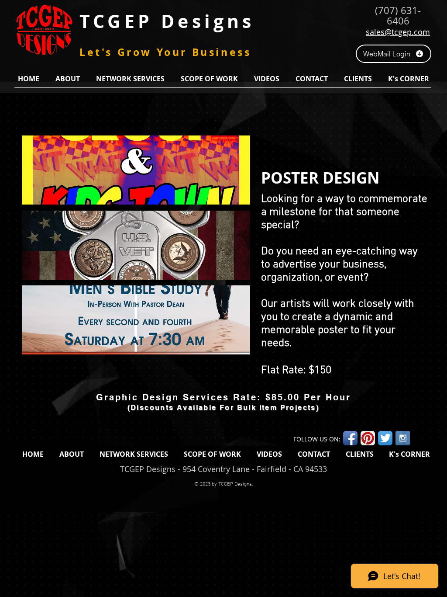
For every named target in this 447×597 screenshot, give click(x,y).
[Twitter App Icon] (385, 438)
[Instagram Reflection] (402, 438)
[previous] (38, 250)
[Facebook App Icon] (350, 438)
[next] (234, 250)
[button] (67, 79)
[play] (231, 346)
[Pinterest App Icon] (368, 438)
